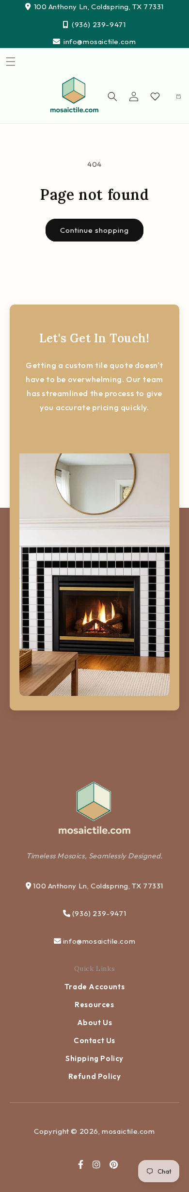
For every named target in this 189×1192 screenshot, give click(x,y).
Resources (94, 1004)
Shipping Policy (94, 1058)
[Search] (112, 96)
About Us (94, 1022)
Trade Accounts (94, 986)
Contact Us (94, 1040)
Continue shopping (94, 230)
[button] (10, 61)
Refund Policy (94, 1076)
